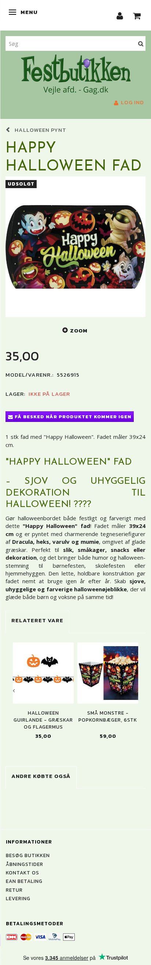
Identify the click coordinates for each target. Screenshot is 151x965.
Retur (14, 890)
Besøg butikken (28, 855)
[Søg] (141, 43)
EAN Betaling (24, 881)
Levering (18, 898)
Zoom (79, 330)
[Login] (120, 15)
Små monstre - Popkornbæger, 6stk (107, 716)
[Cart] (137, 15)
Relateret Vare (37, 620)
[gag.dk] (75, 74)
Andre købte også (41, 776)
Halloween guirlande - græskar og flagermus (43, 720)
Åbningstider (24, 864)
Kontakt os (22, 872)
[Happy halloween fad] (75, 246)
